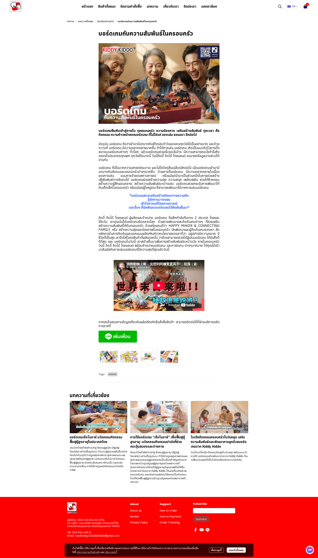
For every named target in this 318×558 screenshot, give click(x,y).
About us (135, 510)
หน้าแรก (87, 6)
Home (70, 21)
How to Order (168, 510)
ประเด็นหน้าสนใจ (105, 21)
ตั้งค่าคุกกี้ (216, 550)
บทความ (152, 6)
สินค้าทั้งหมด (106, 6)
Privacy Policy (139, 522)
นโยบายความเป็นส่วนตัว (88, 552)
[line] (207, 530)
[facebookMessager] (310, 550)
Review (134, 516)
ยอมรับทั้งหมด (236, 550)
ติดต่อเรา (190, 6)
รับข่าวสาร (201, 519)
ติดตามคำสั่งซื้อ (131, 6)
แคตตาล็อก (209, 6)
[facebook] (195, 530)
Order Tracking (170, 522)
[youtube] (201, 530)
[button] (280, 6)
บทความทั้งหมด (85, 21)
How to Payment (170, 516)
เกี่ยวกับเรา (171, 6)
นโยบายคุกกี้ (111, 552)
